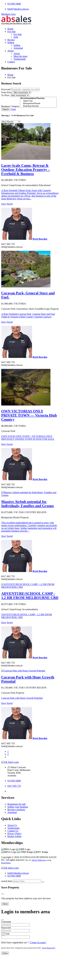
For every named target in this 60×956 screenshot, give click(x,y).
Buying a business (16, 809)
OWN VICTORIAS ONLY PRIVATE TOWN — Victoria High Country (29, 415)
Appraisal (18, 48)
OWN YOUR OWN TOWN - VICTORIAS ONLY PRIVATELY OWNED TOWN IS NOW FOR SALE (27, 437)
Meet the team (20, 56)
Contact (11, 61)
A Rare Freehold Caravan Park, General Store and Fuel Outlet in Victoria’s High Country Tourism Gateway (28, 315)
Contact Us (12, 830)
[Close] (2, 919)
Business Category (10, 106)
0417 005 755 (14, 786)
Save (3, 204)
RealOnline (6, 863)
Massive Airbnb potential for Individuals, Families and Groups (27, 504)
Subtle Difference (39, 860)
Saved (10, 204)
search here (6, 881)
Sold (16, 37)
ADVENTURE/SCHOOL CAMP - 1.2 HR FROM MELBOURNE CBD (29, 596)
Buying (11, 39)
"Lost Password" (48, 948)
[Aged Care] (38, 101)
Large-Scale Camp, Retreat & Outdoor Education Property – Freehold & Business (25, 169)
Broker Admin (14, 836)
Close (5, 904)
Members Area (8, 14)
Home (10, 28)
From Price (6, 92)
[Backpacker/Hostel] (38, 103)
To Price (5, 95)
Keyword (5, 89)
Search (5, 109)
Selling (10, 42)
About (10, 50)
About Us (12, 825)
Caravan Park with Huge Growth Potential (22, 698)
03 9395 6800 (14, 3)
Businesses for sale (16, 804)
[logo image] (10, 868)
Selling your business (17, 807)
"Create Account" (37, 942)
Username (6, 921)
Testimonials (20, 59)
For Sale (11, 31)
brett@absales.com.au (18, 9)
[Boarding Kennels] (38, 106)
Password (6, 927)
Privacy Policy (14, 833)
